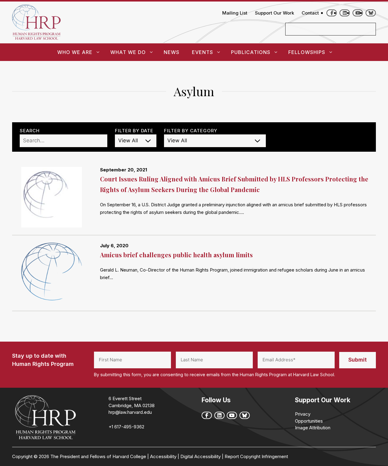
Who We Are (74, 52)
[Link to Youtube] (358, 12)
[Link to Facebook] (331, 12)
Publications (250, 52)
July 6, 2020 (114, 245)
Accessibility (163, 456)
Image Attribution (312, 428)
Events (202, 52)
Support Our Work (274, 13)
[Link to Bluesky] (371, 12)
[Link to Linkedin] (345, 12)
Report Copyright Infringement (256, 456)
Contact (310, 13)
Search (30, 130)
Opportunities (309, 421)
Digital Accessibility (200, 456)
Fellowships (306, 52)
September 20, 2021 (123, 170)
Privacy (302, 414)
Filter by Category (190, 130)
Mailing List (234, 13)
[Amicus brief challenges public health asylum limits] (56, 273)
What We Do (128, 52)
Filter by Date (134, 130)
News (171, 52)
